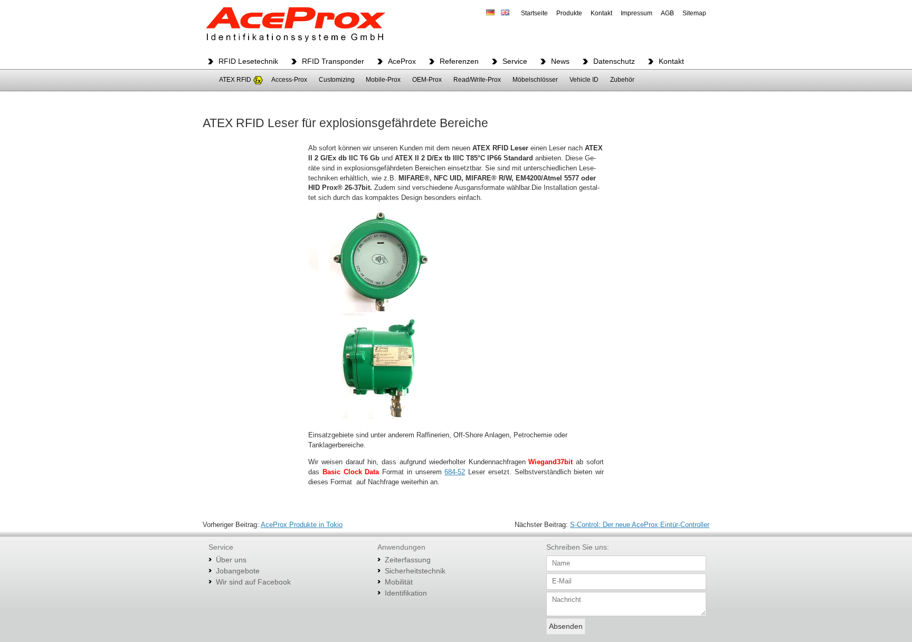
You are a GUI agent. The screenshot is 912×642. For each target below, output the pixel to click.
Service (514, 61)
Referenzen (459, 61)
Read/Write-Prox (477, 79)
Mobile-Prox (383, 79)
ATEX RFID (235, 79)
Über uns (231, 559)
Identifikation (406, 593)
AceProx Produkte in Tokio (302, 525)
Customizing (337, 79)
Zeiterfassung (408, 559)
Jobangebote (238, 571)
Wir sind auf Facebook (253, 582)
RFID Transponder (333, 61)
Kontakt (601, 13)
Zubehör (622, 79)
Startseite (534, 13)
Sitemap (694, 13)
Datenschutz (614, 61)
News (560, 61)
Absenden (566, 626)
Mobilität (399, 582)
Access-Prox (289, 79)
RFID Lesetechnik (248, 61)
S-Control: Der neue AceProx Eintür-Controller (639, 525)
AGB (667, 13)
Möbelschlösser (535, 79)
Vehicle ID (583, 79)
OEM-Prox (427, 79)
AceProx (402, 61)
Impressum (636, 13)
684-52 (454, 472)
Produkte (569, 13)
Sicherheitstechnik (415, 571)
